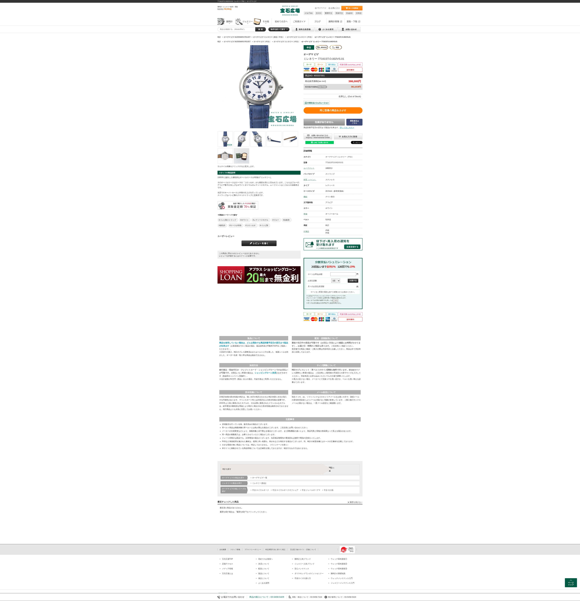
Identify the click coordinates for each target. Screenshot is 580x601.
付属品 (306, 231)
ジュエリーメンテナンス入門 (342, 583)
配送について (263, 569)
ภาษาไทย (309, 13)
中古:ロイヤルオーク (260, 490)
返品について (263, 573)
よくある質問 (263, 583)
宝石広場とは (227, 573)
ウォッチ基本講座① (339, 559)
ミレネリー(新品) (259, 483)
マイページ (321, 8)
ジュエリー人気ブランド (304, 564)
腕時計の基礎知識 (338, 573)
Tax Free (322, 87)
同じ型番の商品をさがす (333, 110)
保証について (263, 578)
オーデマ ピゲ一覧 (259, 478)
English (349, 13)
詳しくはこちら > (347, 127)
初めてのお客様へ (265, 559)
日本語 (358, 13)
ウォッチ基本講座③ (339, 569)
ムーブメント (309, 168)
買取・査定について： (301, 597)
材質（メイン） (310, 180)
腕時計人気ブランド (303, 559)
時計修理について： (336, 597)
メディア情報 (227, 569)
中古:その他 (328, 490)
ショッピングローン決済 (265, 373)
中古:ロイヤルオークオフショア (285, 490)
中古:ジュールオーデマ (311, 490)
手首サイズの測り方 (303, 578)
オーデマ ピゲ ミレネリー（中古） (339, 157)
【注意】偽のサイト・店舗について (303, 549)
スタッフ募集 (235, 549)
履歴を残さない (356, 502)
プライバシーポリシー (253, 549)
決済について (263, 564)
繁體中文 (328, 13)
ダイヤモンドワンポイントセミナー (309, 573)
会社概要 (222, 549)
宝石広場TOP (227, 559)
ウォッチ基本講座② (339, 564)
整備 (305, 214)
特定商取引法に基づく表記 (275, 549)
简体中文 (339, 13)
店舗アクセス (227, 564)
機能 (305, 197)
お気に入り (335, 8)
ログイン (242, 256)
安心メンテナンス (302, 569)
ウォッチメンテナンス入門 (342, 578)
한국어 (318, 13)
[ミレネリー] (225, 139)
